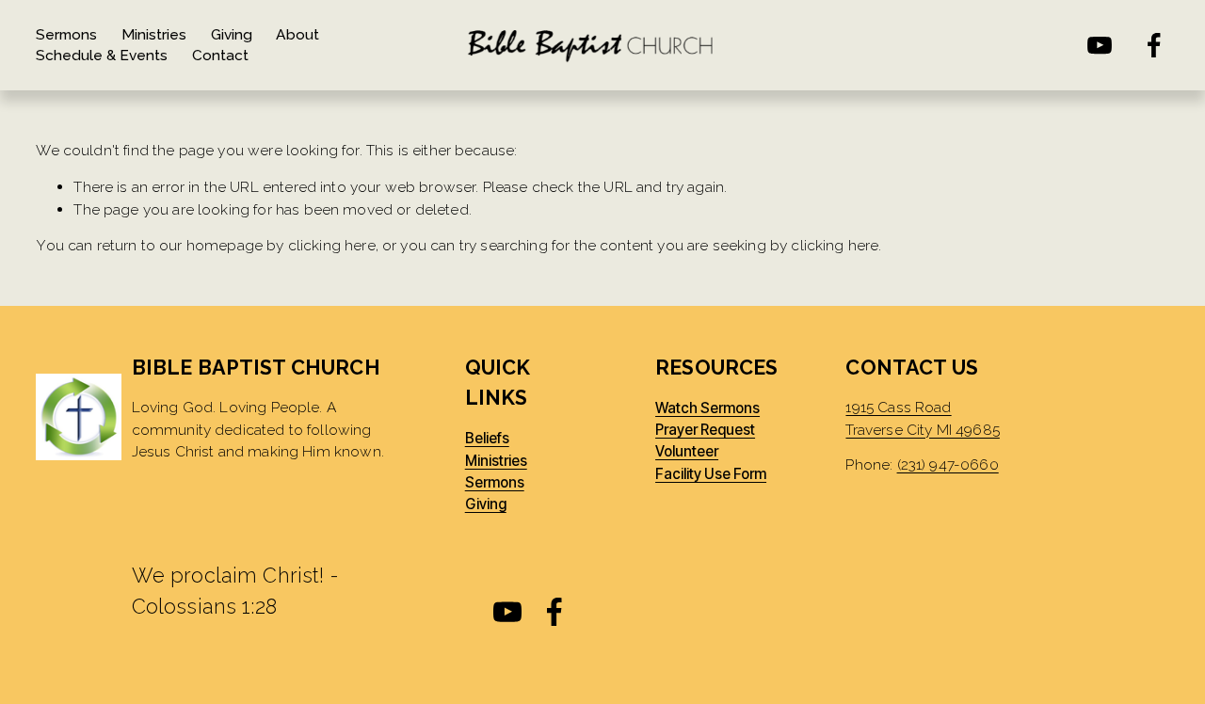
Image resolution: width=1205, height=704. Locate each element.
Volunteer (686, 451)
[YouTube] (1099, 45)
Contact (220, 55)
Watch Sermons (707, 408)
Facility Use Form (710, 474)
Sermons (66, 34)
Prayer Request (705, 430)
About (297, 34)
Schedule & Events (102, 55)
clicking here (332, 245)
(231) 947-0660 (948, 464)
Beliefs (487, 438)
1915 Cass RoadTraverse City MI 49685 (922, 418)
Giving (231, 34)
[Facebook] (1154, 45)
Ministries (153, 34)
